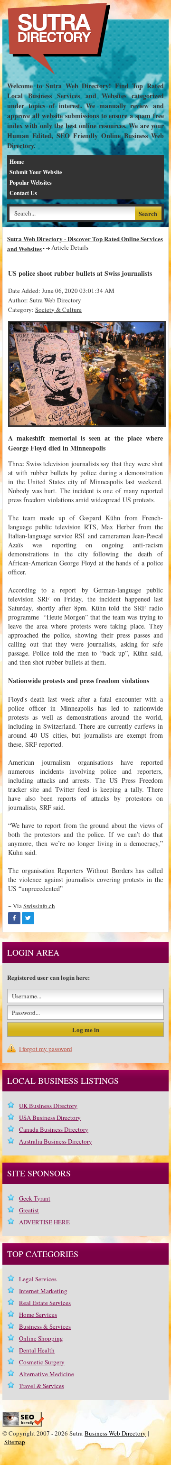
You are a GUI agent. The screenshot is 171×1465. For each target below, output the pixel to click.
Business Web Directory (115, 1433)
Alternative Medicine (46, 1374)
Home (17, 162)
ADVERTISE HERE (44, 1222)
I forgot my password (45, 1048)
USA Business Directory (50, 1117)
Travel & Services (41, 1385)
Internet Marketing (43, 1291)
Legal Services (38, 1279)
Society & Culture (58, 309)
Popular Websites (31, 182)
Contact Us (23, 193)
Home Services (38, 1314)
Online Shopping (41, 1338)
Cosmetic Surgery (42, 1362)
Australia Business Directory (55, 1141)
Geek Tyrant (34, 1198)
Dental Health (37, 1350)
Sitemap (14, 1441)
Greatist (29, 1210)
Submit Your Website (36, 172)
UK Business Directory (48, 1105)
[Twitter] (28, 918)
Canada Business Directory (53, 1129)
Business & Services (45, 1326)
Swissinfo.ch (39, 906)
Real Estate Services (45, 1302)
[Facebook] (14, 918)
